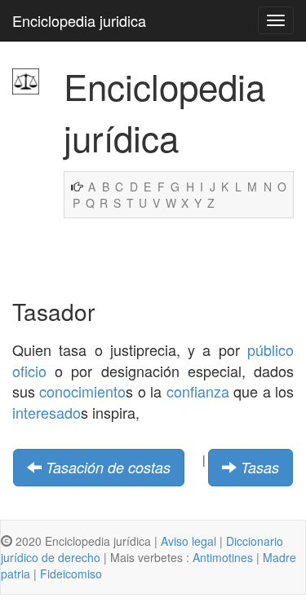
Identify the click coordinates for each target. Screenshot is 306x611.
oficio (29, 370)
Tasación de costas (108, 467)
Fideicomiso (71, 573)
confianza (197, 391)
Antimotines (223, 557)
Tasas (260, 467)
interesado (46, 412)
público (270, 349)
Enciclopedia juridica (79, 20)
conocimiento (82, 391)
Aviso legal (188, 541)
